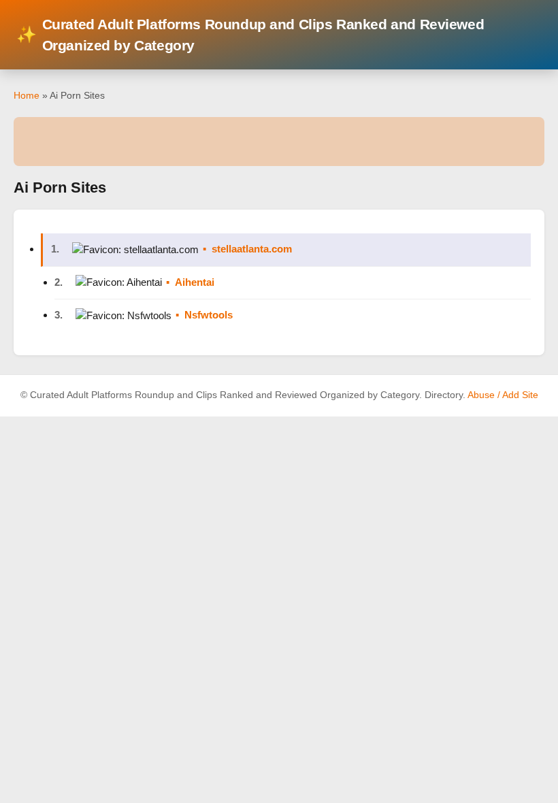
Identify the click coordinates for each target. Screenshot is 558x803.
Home (26, 95)
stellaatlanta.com (252, 249)
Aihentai (194, 282)
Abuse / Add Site (502, 395)
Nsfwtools (208, 315)
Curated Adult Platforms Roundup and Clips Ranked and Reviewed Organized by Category (250, 34)
